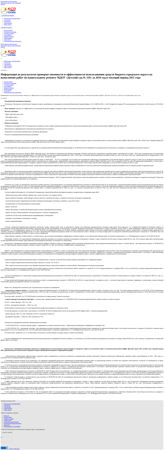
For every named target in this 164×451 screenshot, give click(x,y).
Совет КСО (7, 39)
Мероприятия (8, 38)
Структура (7, 20)
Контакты (7, 425)
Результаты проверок (10, 32)
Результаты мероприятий (11, 422)
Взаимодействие (9, 36)
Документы (7, 21)
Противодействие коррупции (12, 41)
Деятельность (8, 23)
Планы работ (8, 417)
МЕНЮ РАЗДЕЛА (6, 27)
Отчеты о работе (9, 33)
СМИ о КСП (8, 420)
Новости (6, 416)
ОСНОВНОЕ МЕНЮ (7, 15)
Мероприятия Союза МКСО (12, 426)
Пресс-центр (7, 24)
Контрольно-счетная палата (12, 18)
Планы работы (8, 30)
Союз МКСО (8, 35)
